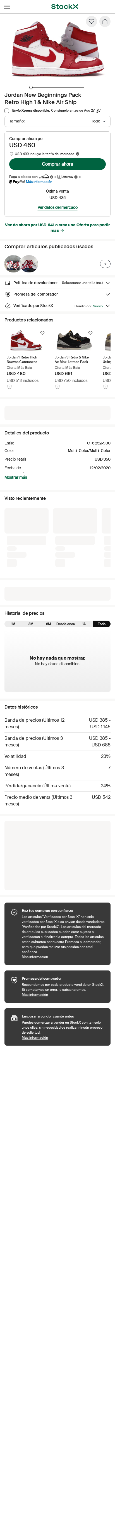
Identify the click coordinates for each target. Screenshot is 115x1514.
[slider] (31, 87)
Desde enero (66, 624)
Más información (39, 181)
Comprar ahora (57, 164)
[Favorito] (91, 21)
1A (84, 624)
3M (30, 624)
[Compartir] (105, 21)
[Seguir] (42, 333)
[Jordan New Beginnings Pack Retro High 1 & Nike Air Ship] (13, 264)
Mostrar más (15, 477)
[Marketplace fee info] (77, 154)
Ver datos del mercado (58, 207)
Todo (102, 624)
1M (13, 624)
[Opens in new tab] (51, 176)
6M (48, 624)
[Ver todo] (105, 264)
